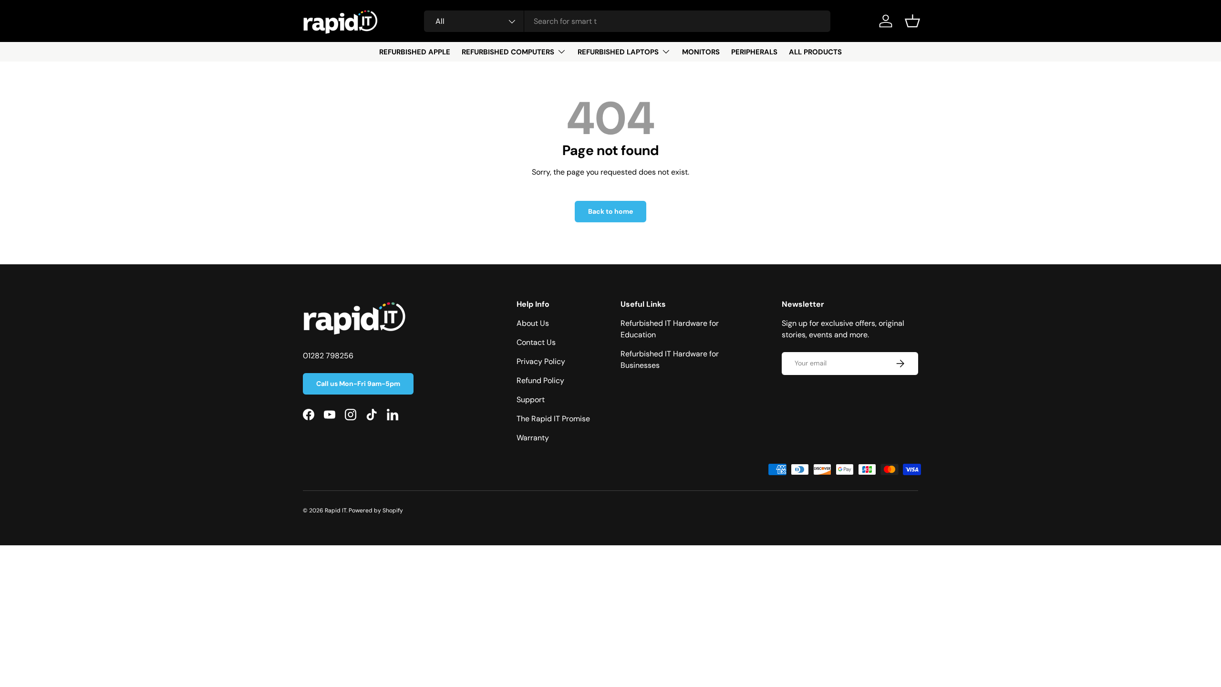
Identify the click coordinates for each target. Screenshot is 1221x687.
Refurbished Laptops (618, 52)
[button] (912, 20)
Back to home (610, 211)
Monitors (701, 52)
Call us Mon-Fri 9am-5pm (358, 383)
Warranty (533, 438)
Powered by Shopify (376, 510)
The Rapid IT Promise (553, 419)
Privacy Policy (541, 361)
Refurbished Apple (414, 52)
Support (531, 400)
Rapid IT (335, 510)
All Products (815, 52)
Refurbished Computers (508, 52)
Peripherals (754, 52)
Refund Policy (540, 380)
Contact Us (536, 342)
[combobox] (627, 21)
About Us (533, 323)
